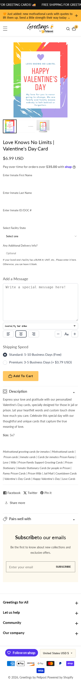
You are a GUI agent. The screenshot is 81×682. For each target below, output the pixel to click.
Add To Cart (23, 376)
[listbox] (40, 326)
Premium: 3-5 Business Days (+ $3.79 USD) (40, 362)
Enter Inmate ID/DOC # (17, 210)
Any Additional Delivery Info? (20, 245)
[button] (40, 519)
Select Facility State (14, 228)
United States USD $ (56, 653)
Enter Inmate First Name (17, 175)
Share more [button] (17, 503)
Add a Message (15, 278)
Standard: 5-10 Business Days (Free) (35, 354)
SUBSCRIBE (63, 566)
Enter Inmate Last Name (17, 192)
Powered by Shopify (60, 677)
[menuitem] (10, 126)
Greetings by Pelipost (33, 677)
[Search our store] (68, 29)
